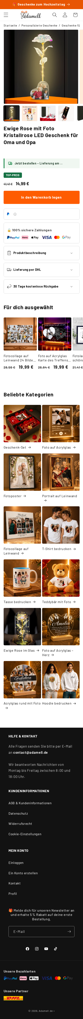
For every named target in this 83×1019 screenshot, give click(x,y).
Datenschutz (18, 813)
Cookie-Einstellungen (25, 834)
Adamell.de (46, 1010)
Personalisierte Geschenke (39, 25)
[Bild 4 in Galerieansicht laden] (66, 113)
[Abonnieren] (69, 931)
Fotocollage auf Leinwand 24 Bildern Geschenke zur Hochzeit (20, 358)
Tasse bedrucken (17, 602)
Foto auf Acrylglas (56, 447)
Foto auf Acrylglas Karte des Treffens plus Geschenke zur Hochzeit (54, 358)
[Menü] (6, 15)
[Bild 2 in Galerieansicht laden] (29, 113)
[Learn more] (15, 214)
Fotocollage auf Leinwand (16, 551)
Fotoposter (13, 496)
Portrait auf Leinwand (59, 496)
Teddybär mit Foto (56, 602)
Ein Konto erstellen (23, 873)
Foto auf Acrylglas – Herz (57, 652)
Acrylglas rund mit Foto (22, 703)
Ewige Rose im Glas (19, 650)
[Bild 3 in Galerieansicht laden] (48, 113)
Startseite (10, 25)
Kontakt (15, 883)
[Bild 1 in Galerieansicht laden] (11, 113)
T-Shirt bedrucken (56, 549)
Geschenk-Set (15, 447)
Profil (13, 893)
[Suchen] (55, 15)
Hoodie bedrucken (57, 703)
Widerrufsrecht (20, 823)
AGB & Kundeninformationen (30, 803)
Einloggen (16, 863)
